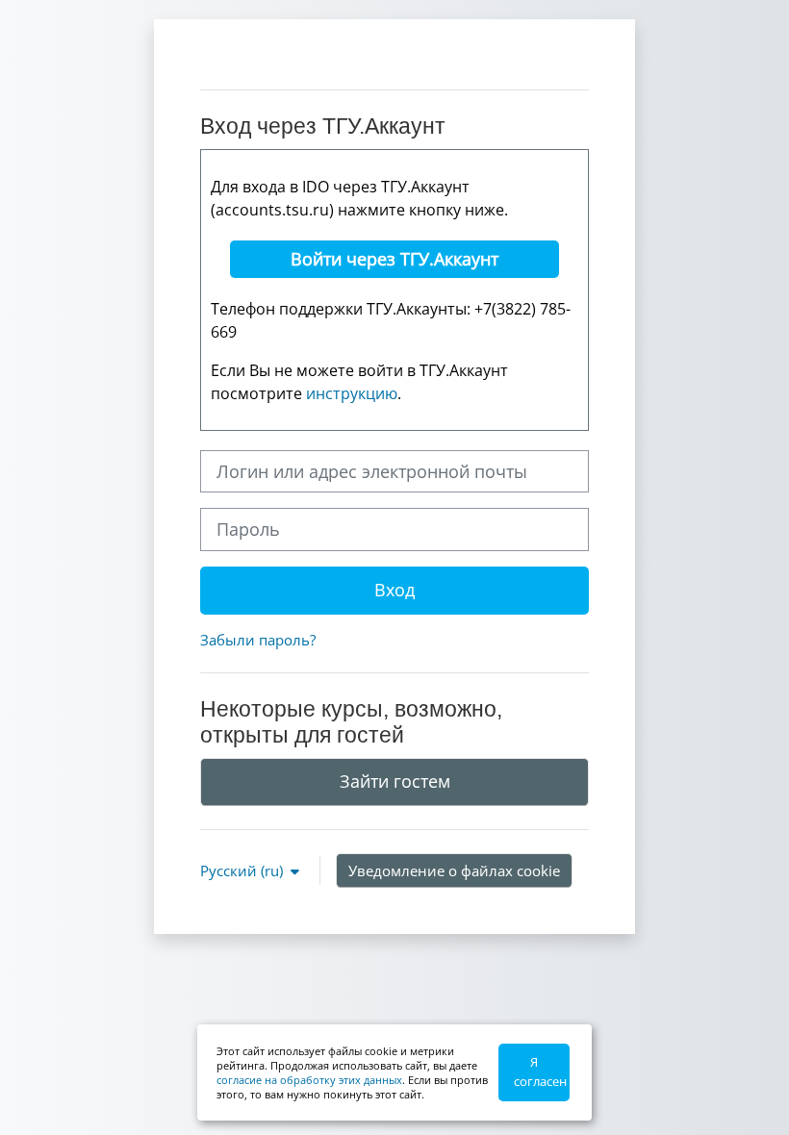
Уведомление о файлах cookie (454, 870)
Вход (394, 589)
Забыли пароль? (258, 639)
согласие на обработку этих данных (309, 1079)
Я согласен (540, 1071)
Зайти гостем (395, 781)
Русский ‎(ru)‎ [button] (243, 870)
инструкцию (351, 393)
